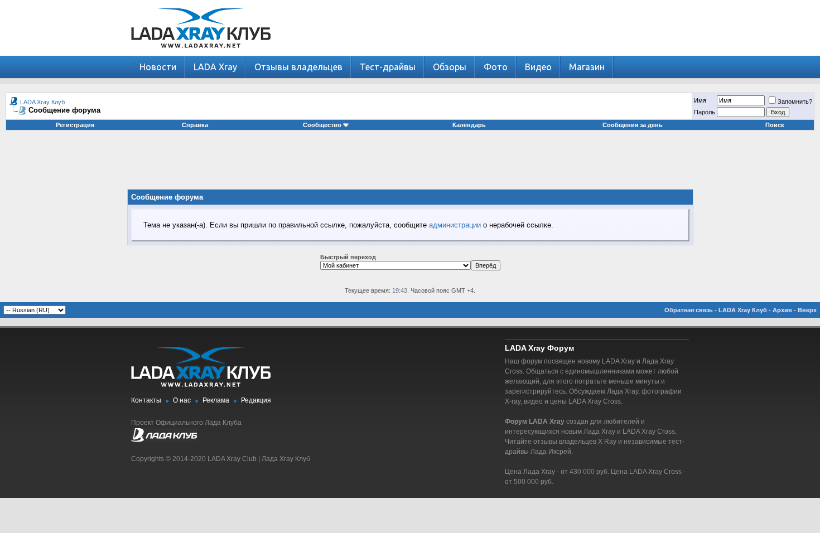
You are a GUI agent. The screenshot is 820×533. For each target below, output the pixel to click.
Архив (782, 310)
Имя (700, 100)
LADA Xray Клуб (42, 102)
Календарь (469, 125)
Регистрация (75, 125)
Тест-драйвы (388, 67)
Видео (538, 67)
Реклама (215, 400)
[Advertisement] (410, 164)
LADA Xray (215, 67)
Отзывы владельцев (298, 67)
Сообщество (322, 125)
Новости (157, 67)
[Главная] (201, 53)
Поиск (774, 125)
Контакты (146, 400)
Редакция (256, 400)
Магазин (587, 67)
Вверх (807, 310)
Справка (195, 125)
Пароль (704, 112)
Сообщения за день (632, 125)
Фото (496, 67)
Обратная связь (688, 310)
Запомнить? (795, 101)
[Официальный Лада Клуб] (164, 440)
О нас (182, 400)
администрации (455, 225)
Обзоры (449, 67)
